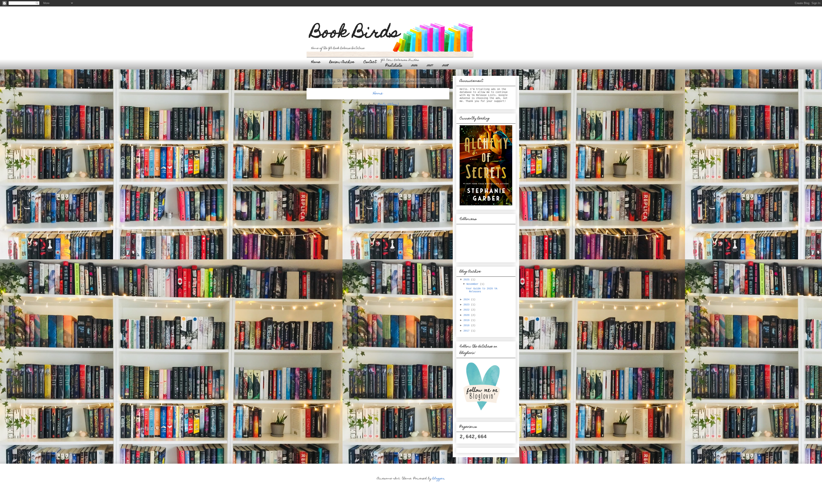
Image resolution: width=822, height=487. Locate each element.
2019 (467, 320)
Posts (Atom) (388, 105)
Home (315, 62)
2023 (467, 304)
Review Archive (341, 62)
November (473, 284)
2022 (467, 309)
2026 (414, 66)
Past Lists (394, 66)
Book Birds (355, 34)
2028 (445, 66)
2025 (467, 279)
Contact (369, 62)
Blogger (438, 479)
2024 (467, 299)
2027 (430, 66)
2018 (467, 325)
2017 (467, 330)
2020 (467, 315)
